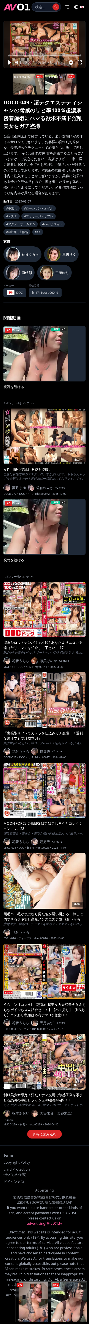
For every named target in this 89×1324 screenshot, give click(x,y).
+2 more (60, 487)
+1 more (60, 1023)
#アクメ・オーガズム (20, 224)
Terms (8, 1155)
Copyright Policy (16, 1162)
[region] (44, 44)
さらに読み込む (44, 1134)
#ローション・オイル (38, 208)
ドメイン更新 (13, 1181)
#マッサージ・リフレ (38, 216)
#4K (37, 232)
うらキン (24, 1029)
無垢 (22, 1124)
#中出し (11, 208)
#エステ (11, 216)
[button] (9, 62)
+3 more (57, 841)
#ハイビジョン (52, 224)
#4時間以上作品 (17, 232)
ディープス (25, 938)
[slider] (44, 56)
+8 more (8, 1120)
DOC (22, 494)
